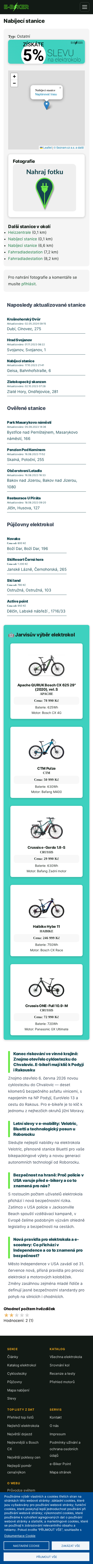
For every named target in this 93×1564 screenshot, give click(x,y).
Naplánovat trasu (46, 94)
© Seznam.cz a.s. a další (69, 147)
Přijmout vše (46, 1557)
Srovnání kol (60, 1365)
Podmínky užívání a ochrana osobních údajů (65, 1449)
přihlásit (28, 284)
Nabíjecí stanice (22, 239)
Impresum (58, 1434)
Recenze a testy (62, 1373)
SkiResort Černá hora (25, 559)
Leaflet (47, 147)
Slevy (11, 1398)
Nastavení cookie (26, 1546)
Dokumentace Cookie (19, 1536)
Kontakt (56, 1417)
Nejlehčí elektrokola (23, 1426)
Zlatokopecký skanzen (26, 381)
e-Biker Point (60, 1464)
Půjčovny (14, 1382)
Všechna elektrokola (66, 1357)
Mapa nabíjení (18, 1390)
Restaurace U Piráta (23, 498)
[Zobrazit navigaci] (84, 7)
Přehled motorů (62, 1382)
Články (12, 1357)
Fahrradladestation (25, 252)
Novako (13, 538)
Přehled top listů (20, 1417)
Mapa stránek (60, 1472)
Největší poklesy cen (23, 1457)
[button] (46, 105)
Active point (17, 601)
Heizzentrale (19, 232)
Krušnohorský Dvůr (23, 319)
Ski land (14, 580)
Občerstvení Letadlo (24, 470)
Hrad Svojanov (19, 340)
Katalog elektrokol (21, 1365)
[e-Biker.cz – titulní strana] (16, 7)
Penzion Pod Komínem (26, 449)
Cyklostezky (17, 1373)
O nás (54, 1426)
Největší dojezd (19, 1434)
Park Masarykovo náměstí (29, 422)
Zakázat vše (70, 1546)
